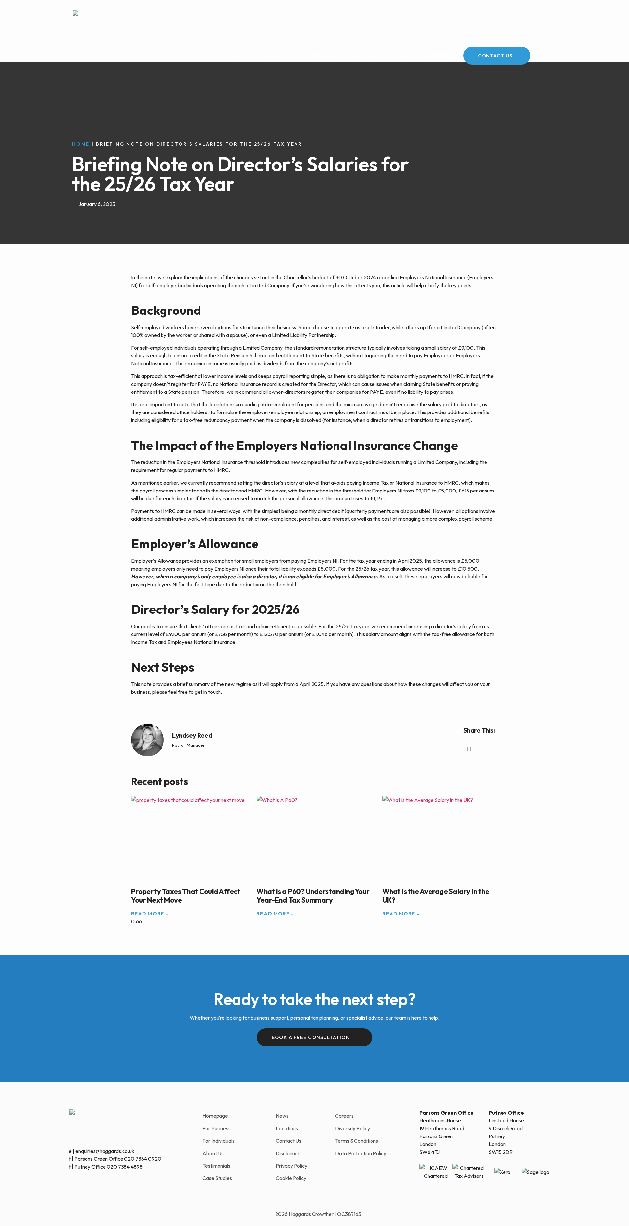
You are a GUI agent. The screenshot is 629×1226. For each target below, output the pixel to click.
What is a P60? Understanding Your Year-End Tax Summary (313, 895)
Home (234, 55)
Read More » (149, 913)
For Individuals (318, 55)
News (402, 55)
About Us (365, 55)
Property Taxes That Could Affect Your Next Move (185, 895)
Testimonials (436, 55)
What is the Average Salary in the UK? (435, 895)
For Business (268, 55)
